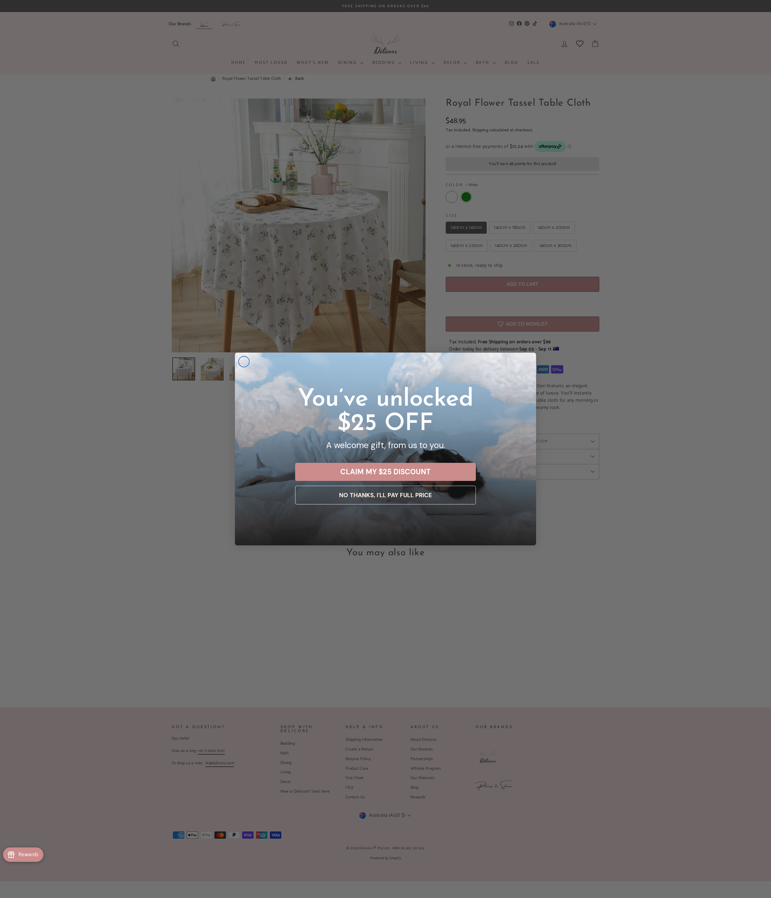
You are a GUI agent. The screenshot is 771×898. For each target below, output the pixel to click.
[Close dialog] (244, 361)
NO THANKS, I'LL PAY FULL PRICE (385, 495)
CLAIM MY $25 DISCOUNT (385, 471)
